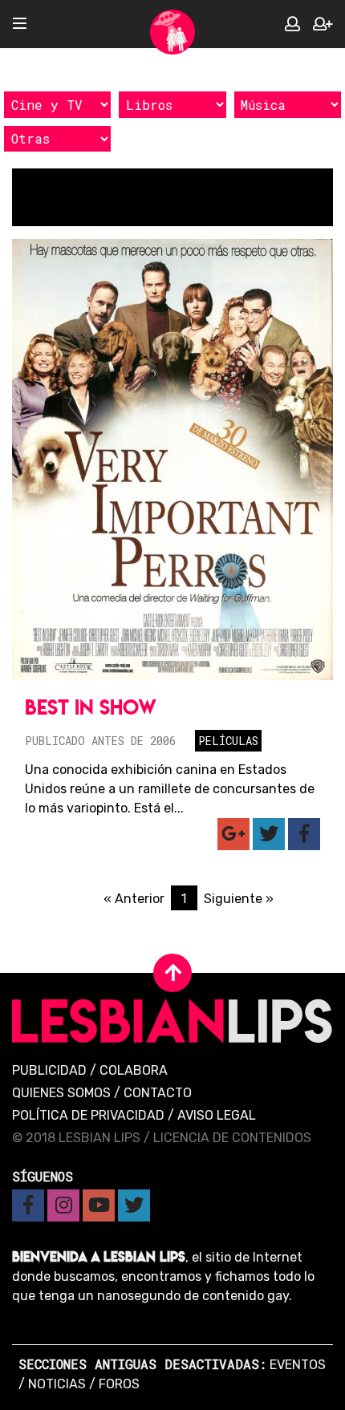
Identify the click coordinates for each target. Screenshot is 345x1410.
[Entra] (292, 24)
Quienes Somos (61, 1092)
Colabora (133, 1070)
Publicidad (49, 1070)
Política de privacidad (88, 1115)
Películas (228, 740)
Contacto (158, 1092)
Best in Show (90, 707)
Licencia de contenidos (232, 1137)
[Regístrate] (322, 24)
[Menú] (19, 24)
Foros (119, 1384)
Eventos (298, 1364)
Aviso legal (216, 1115)
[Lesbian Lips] (172, 32)
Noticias (57, 1384)
